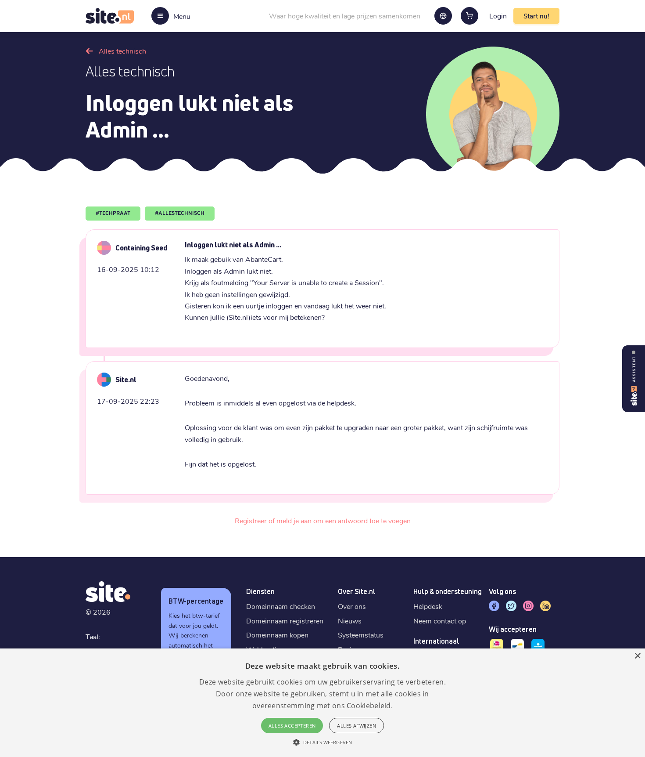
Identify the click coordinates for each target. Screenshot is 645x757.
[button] (322, 742)
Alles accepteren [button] (292, 725)
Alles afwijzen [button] (356, 725)
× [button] (637, 656)
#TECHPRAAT (113, 213)
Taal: (93, 636)
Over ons (352, 606)
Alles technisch (122, 50)
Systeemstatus (360, 634)
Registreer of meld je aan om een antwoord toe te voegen (323, 520)
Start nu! (536, 15)
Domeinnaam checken (280, 606)
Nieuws (350, 620)
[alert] (322, 702)
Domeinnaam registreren (284, 620)
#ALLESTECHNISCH (179, 213)
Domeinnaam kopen (277, 634)
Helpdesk (427, 606)
